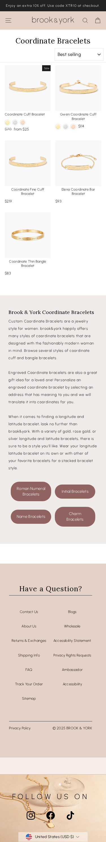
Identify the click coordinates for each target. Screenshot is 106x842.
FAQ (28, 670)
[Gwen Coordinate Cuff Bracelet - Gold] (58, 126)
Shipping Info (29, 655)
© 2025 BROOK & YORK (72, 728)
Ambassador (72, 670)
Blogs (72, 612)
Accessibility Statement (72, 640)
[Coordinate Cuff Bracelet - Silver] (15, 122)
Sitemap (29, 698)
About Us (28, 626)
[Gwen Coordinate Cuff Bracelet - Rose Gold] (73, 126)
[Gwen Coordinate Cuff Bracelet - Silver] (65, 126)
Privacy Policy (20, 728)
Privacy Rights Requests (72, 655)
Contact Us (29, 612)
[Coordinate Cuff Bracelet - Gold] (7, 122)
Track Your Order (29, 684)
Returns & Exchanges (29, 640)
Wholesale (72, 626)
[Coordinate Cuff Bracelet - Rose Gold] (22, 122)
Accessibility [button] (72, 684)
